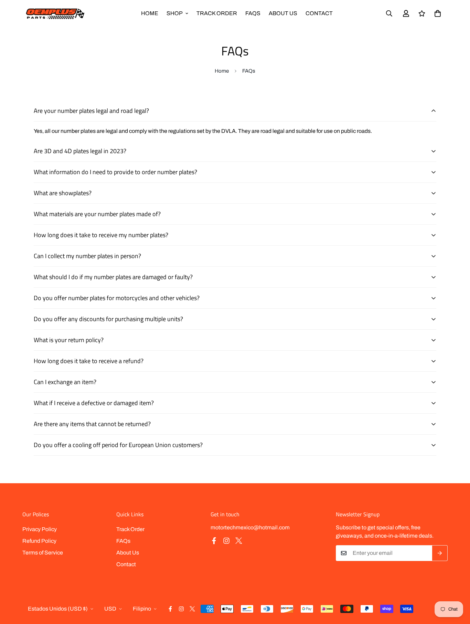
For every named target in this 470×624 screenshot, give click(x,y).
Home (149, 13)
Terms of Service (42, 553)
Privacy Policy (39, 529)
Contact (319, 13)
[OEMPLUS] (55, 13)
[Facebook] (214, 540)
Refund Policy (39, 541)
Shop (175, 13)
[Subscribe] (440, 553)
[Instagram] (226, 540)
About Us (283, 13)
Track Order (216, 13)
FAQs (252, 13)
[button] (438, 13)
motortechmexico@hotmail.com (250, 527)
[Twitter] (239, 540)
